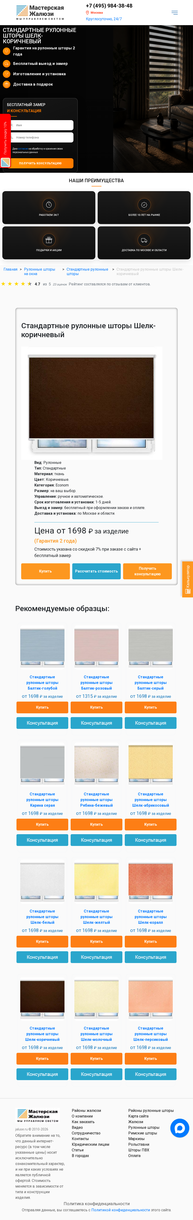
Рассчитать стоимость (96, 571)
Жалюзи (135, 1122)
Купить (45, 571)
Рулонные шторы (144, 1127)
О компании (82, 1116)
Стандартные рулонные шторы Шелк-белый (42, 917)
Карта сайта (138, 1116)
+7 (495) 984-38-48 (109, 6)
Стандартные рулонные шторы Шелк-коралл (151, 917)
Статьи (78, 1150)
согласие (23, 148)
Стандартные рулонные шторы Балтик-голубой (42, 683)
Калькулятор (188, 577)
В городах (80, 1155)
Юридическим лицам (90, 1144)
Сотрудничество (86, 1133)
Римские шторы (142, 1133)
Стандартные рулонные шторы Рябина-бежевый (96, 800)
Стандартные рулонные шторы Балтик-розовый (96, 683)
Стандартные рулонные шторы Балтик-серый (151, 683)
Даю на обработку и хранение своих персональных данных (37, 150)
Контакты (80, 1139)
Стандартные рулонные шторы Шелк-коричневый (42, 1034)
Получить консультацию (147, 571)
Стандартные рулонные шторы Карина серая (42, 800)
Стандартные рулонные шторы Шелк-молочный (96, 1034)
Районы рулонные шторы (151, 1110)
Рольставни (138, 1144)
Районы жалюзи (86, 1110)
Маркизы (136, 1139)
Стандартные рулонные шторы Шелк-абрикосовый (150, 800)
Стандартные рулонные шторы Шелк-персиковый (150, 1034)
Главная (10, 269)
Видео (77, 1127)
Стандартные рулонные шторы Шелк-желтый (96, 917)
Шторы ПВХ (138, 1150)
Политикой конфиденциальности (120, 1210)
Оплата (134, 1155)
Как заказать (83, 1122)
